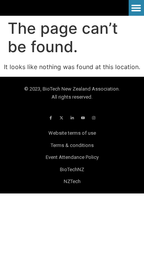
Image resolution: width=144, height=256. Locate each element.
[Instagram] (94, 118)
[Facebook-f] (51, 118)
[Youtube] (83, 118)
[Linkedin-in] (72, 118)
